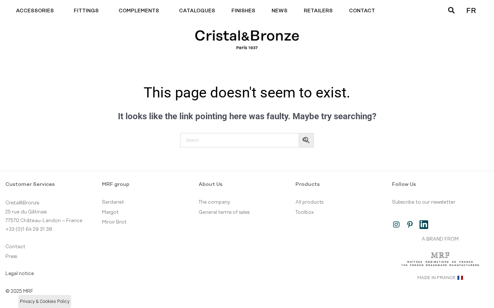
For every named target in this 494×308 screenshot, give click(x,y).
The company (214, 202)
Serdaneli (113, 202)
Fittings (86, 11)
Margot (110, 212)
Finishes (243, 11)
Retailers (318, 11)
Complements (139, 11)
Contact (362, 11)
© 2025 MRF (19, 291)
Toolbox (304, 212)
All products (309, 202)
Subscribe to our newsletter (423, 202)
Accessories (35, 11)
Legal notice (19, 273)
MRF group (115, 184)
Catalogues (197, 11)
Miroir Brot (114, 222)
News (280, 11)
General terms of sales (224, 212)
